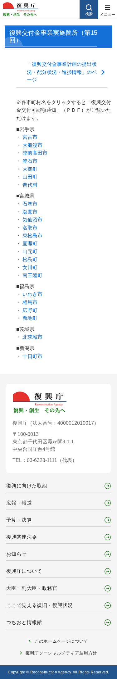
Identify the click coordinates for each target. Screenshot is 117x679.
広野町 (29, 310)
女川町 (29, 267)
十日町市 (32, 356)
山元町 (29, 251)
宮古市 (29, 137)
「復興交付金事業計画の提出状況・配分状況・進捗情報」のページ (62, 72)
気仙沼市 (32, 219)
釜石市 (29, 161)
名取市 (29, 227)
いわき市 (32, 294)
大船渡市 (32, 145)
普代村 (29, 185)
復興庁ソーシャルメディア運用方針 (61, 652)
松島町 (29, 259)
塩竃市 (29, 212)
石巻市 (29, 203)
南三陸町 (32, 275)
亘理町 (29, 243)
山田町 (29, 176)
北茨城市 (32, 337)
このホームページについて (61, 641)
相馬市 (29, 302)
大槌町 (29, 169)
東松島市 (32, 235)
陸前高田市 (34, 153)
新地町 (29, 318)
